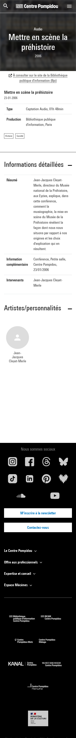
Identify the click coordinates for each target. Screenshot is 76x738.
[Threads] (46, 463)
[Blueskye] (63, 463)
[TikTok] (12, 480)
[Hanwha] (38, 691)
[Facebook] (29, 463)
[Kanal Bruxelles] (25, 667)
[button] (38, 165)
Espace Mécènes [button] (16, 585)
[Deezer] (63, 480)
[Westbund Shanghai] (55, 667)
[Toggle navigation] (69, 6)
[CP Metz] (27, 644)
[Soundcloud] (21, 497)
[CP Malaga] (50, 644)
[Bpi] (25, 621)
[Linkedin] (29, 480)
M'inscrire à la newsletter (38, 513)
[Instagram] (12, 463)
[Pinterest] (46, 480)
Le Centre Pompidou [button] (18, 550)
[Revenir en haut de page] (66, 728)
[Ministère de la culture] (38, 718)
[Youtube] (55, 497)
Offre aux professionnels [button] (21, 562)
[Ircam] (54, 621)
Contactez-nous (38, 527)
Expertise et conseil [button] (18, 573)
